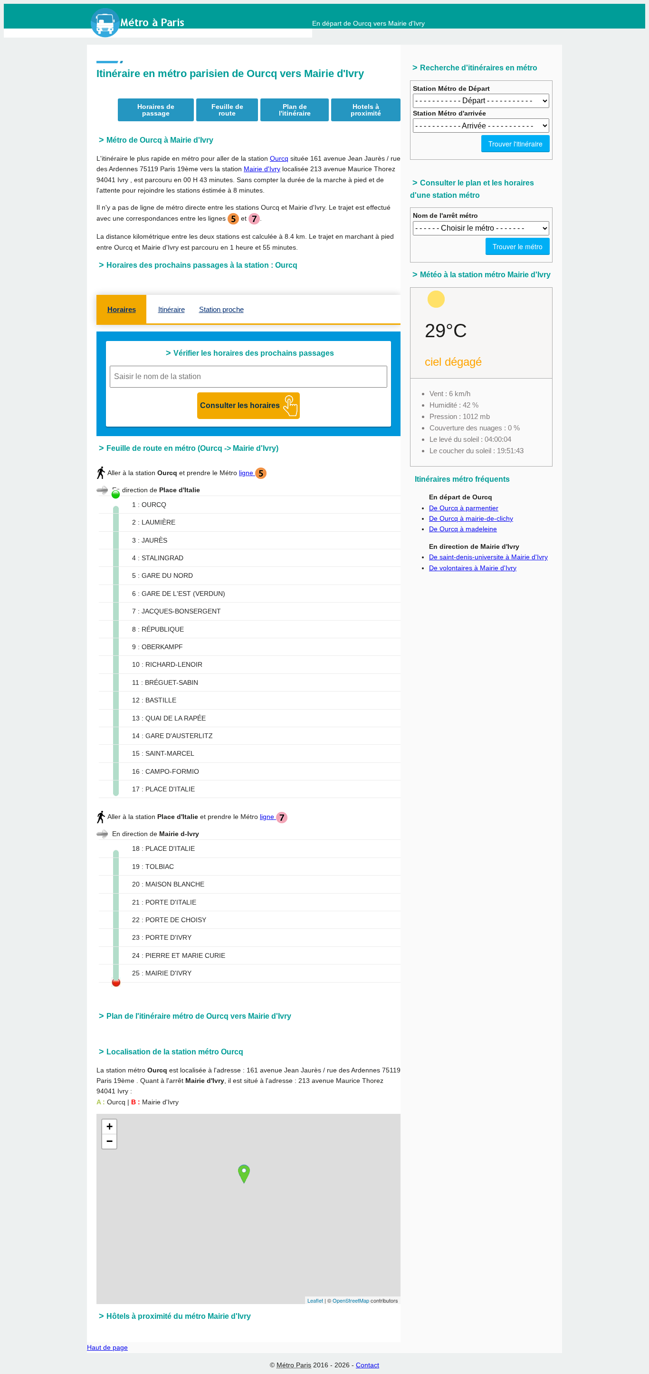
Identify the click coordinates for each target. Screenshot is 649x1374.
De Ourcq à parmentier (463, 508)
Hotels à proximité (366, 110)
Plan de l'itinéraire (295, 110)
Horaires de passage (155, 110)
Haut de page (107, 1347)
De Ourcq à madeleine (463, 529)
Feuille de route (227, 110)
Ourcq (279, 158)
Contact (367, 1365)
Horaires (121, 309)
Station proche (221, 309)
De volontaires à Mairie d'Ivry (472, 568)
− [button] (109, 1141)
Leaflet (315, 1300)
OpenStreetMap (351, 1300)
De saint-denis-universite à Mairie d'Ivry (488, 557)
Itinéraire (171, 309)
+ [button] (109, 1126)
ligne (247, 473)
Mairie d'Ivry (262, 169)
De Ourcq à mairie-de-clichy (471, 518)
